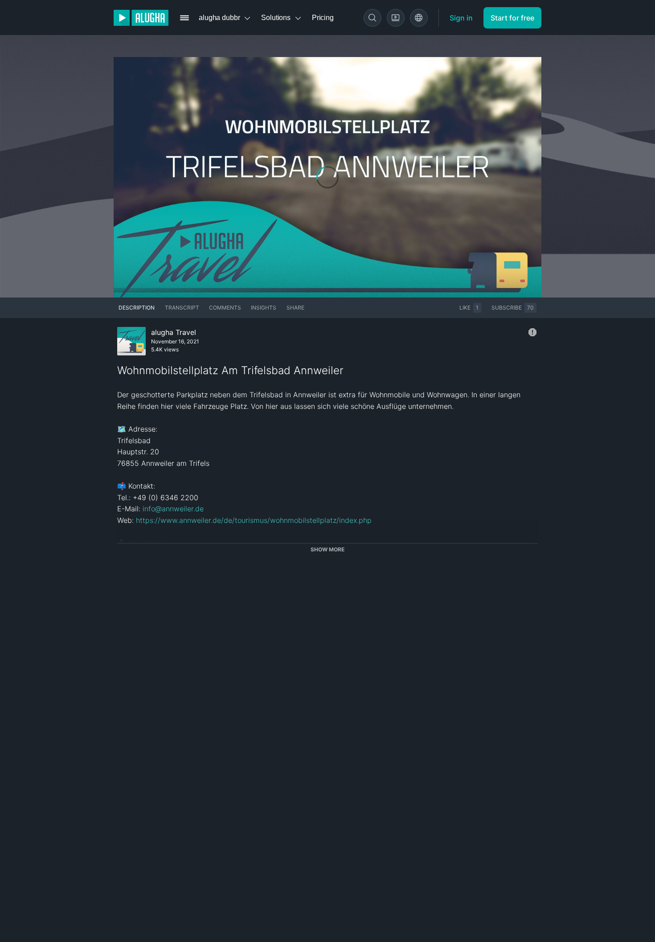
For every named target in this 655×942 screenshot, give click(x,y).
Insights (263, 307)
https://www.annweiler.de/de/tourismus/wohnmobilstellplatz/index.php (254, 520)
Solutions (276, 17)
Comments (225, 307)
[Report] (532, 332)
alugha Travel (173, 332)
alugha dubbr (219, 17)
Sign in (461, 17)
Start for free (512, 17)
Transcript (182, 307)
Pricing (323, 17)
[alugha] (141, 18)
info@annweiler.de (173, 508)
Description (137, 307)
